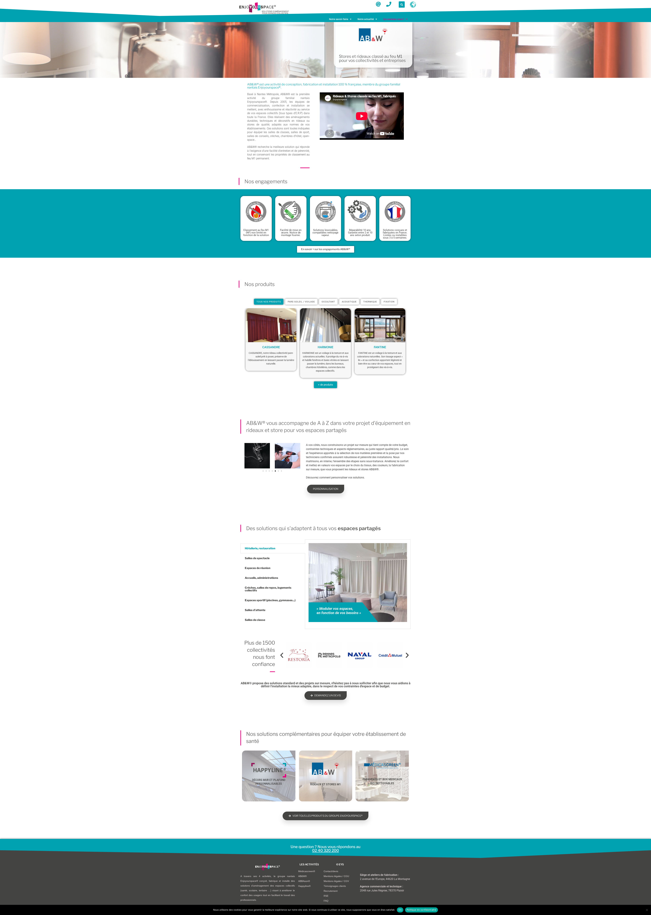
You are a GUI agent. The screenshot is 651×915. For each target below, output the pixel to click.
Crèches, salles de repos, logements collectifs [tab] (268, 589)
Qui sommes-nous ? (393, 19)
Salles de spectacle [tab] (257, 558)
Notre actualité (366, 19)
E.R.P (298, 113)
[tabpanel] (357, 584)
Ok (400, 909)
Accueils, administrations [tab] (261, 577)
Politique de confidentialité (421, 909)
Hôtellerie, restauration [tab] (260, 548)
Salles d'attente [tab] (255, 610)
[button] (340, 19)
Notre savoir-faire (338, 19)
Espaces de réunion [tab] (257, 568)
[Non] (646, 910)
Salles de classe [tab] (255, 620)
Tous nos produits (269, 301)
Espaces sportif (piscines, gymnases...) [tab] (270, 600)
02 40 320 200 (325, 850)
